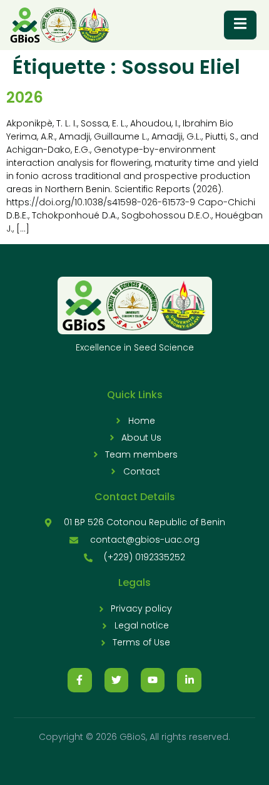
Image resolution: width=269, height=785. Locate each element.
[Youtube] (153, 680)
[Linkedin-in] (189, 680)
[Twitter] (116, 680)
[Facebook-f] (79, 680)
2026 (24, 97)
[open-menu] (240, 25)
